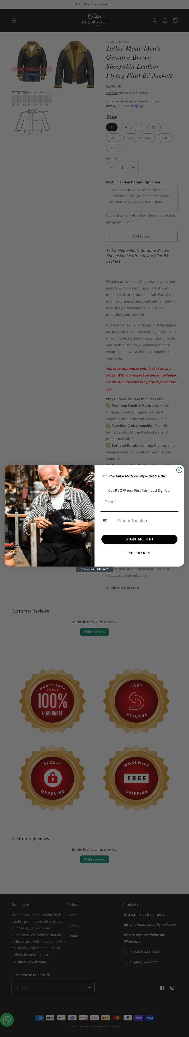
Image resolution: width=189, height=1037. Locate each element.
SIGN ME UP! (140, 539)
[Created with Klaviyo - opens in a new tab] (94, 569)
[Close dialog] (179, 470)
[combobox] (108, 520)
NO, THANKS (140, 553)
